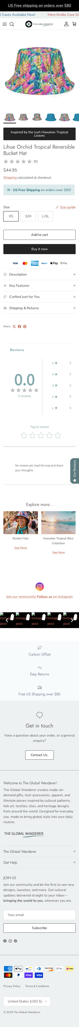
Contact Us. (39, 755)
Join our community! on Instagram (39, 596)
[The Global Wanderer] (39, 24)
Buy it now (39, 249)
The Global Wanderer (27, 1012)
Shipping (10, 177)
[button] (61, 363)
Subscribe (39, 928)
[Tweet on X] (14, 326)
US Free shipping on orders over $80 (39, 5)
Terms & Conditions (37, 986)
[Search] (14, 24)
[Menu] (4, 24)
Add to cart (39, 234)
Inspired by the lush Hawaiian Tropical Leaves (39, 134)
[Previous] (7, 620)
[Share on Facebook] (19, 326)
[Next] (72, 620)
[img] (17, 161)
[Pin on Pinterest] (24, 326)
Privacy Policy (11, 986)
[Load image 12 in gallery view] (39, 69)
